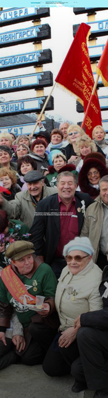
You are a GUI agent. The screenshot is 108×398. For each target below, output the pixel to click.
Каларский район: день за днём (54, 1)
